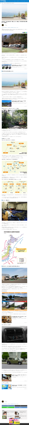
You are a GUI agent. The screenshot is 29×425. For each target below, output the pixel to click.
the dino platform (15, 424)
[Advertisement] (14, 394)
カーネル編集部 (5, 25)
